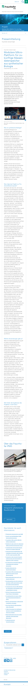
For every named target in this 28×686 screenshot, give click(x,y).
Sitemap (6, 674)
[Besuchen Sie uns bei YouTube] (8, 660)
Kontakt (6, 671)
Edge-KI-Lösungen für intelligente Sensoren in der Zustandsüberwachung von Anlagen (14, 611)
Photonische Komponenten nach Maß (14, 534)
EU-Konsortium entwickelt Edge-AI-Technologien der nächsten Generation (14, 564)
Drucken (7, 631)
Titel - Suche (22, 1)
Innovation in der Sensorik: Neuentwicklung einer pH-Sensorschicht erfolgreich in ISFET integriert (14, 558)
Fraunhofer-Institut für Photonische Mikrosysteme (12, 11)
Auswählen (23, 645)
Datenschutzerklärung (9, 670)
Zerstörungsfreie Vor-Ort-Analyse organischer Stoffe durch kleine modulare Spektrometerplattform (14, 583)
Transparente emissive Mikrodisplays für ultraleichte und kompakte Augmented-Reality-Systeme (14, 588)
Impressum (6, 673)
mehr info (9, 519)
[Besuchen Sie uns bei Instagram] (11, 660)
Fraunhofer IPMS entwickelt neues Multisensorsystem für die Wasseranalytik (14, 573)
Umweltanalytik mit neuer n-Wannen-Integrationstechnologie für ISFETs (14, 597)
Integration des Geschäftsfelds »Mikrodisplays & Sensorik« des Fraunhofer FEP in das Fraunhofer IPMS (14, 553)
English (17, 1)
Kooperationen (8, 647)
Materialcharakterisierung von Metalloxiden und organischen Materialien (14, 616)
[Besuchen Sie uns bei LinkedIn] (5, 660)
